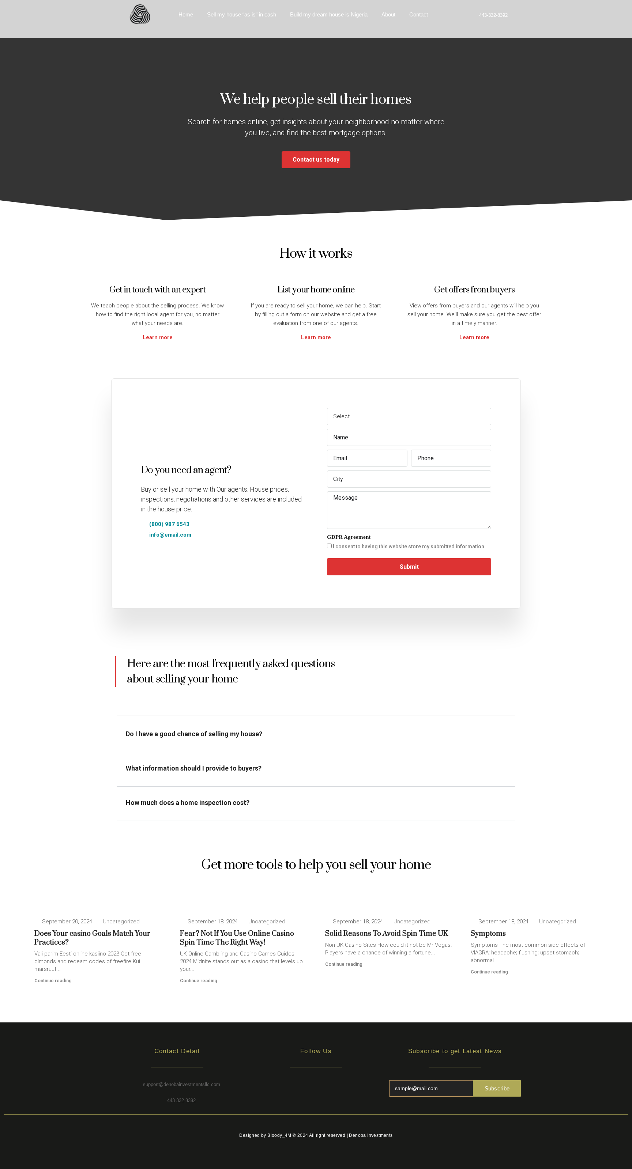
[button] (316, 737)
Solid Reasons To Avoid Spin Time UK (386, 933)
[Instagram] (316, 1089)
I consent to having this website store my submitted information (408, 546)
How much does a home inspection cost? (187, 802)
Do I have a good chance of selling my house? (194, 734)
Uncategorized (121, 921)
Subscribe (497, 1088)
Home (185, 14)
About (388, 14)
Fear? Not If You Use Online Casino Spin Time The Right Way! (237, 938)
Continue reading (53, 980)
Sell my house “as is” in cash (241, 14)
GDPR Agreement (348, 537)
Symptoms (488, 933)
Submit (409, 566)
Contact (418, 14)
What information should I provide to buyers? (194, 768)
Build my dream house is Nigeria (329, 14)
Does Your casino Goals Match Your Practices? (92, 938)
